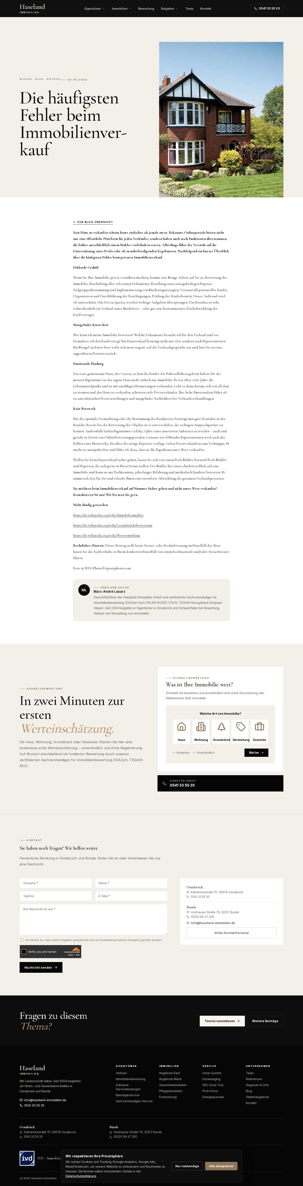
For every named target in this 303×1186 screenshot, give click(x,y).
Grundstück (221, 740)
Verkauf (121, 1073)
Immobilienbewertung (130, 1079)
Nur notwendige (187, 1166)
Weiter (254, 752)
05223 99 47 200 (202, 916)
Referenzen (254, 1079)
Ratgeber (167, 8)
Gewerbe (259, 740)
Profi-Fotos (210, 1091)
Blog (249, 1091)
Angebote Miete (170, 1079)
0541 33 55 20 (269, 8)
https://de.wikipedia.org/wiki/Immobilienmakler (108, 515)
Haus (181, 740)
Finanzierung (168, 1097)
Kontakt (205, 8)
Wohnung (201, 740)
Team (189, 8)
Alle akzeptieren (221, 1166)
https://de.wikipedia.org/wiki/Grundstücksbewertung (112, 525)
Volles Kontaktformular (231, 933)
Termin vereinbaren (220, 1021)
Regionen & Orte (257, 1085)
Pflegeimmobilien (170, 1091)
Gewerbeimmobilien (173, 1085)
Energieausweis (213, 1097)
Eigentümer (93, 8)
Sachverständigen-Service (134, 1101)
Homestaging (211, 1079)
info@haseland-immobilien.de (213, 923)
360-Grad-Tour (213, 1085)
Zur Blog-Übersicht (95, 222)
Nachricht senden (38, 967)
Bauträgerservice (128, 1095)
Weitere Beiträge (265, 1021)
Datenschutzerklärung (81, 1176)
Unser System (211, 1073)
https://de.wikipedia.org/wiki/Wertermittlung (106, 535)
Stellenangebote (257, 1097)
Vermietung (241, 740)
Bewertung (146, 8)
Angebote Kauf (169, 1073)
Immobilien (120, 8)
